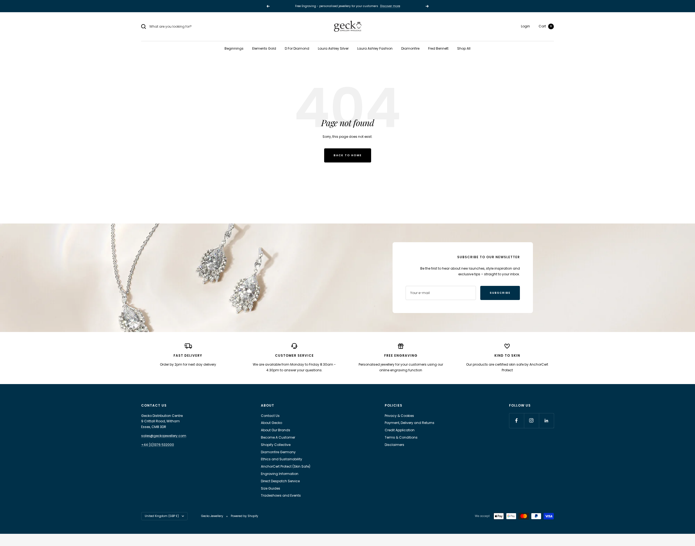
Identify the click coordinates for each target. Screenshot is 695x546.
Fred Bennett (438, 48)
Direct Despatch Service (280, 481)
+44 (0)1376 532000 (157, 444)
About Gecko (271, 422)
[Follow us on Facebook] (516, 420)
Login (525, 26)
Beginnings (234, 48)
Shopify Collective (275, 444)
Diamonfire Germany (278, 452)
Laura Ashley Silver (333, 48)
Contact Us (270, 415)
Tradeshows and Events (281, 495)
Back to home (348, 155)
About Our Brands (275, 430)
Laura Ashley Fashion (375, 48)
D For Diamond (297, 48)
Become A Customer (278, 437)
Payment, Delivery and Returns (409, 422)
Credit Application (400, 430)
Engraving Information (279, 473)
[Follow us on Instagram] (531, 420)
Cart (545, 26)
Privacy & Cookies (399, 415)
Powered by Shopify (244, 516)
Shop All (463, 48)
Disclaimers (394, 444)
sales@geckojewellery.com (163, 435)
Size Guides (270, 488)
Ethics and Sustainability (281, 459)
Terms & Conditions (401, 437)
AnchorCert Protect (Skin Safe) (285, 466)
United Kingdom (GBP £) (162, 516)
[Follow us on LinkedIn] (546, 420)
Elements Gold (264, 48)
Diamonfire (410, 48)
